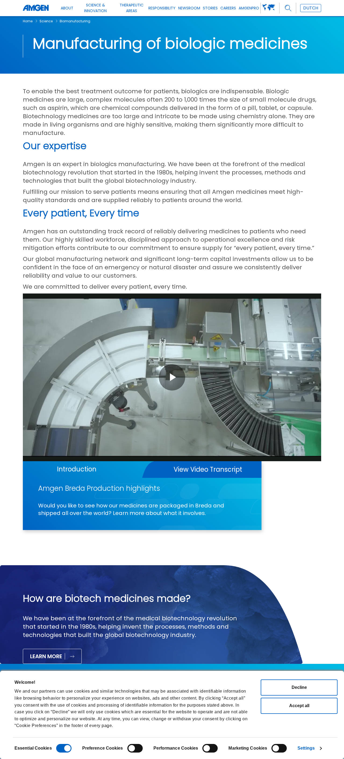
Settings (306, 748)
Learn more (46, 656)
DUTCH (310, 8)
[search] (288, 8)
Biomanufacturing (75, 21)
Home (28, 21)
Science (46, 21)
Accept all (299, 705)
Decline (299, 687)
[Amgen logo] (36, 8)
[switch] (135, 748)
